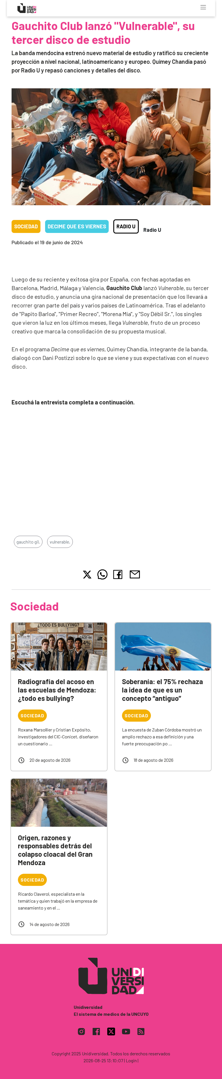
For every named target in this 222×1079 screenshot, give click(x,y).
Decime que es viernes (77, 226)
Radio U (126, 226)
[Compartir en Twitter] (87, 574)
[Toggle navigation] (203, 7)
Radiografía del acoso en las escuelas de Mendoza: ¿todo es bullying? (57, 689)
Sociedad (26, 226)
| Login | (131, 1060)
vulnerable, (60, 541)
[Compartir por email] (134, 574)
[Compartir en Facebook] (119, 574)
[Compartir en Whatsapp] (102, 574)
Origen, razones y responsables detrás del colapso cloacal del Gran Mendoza (55, 850)
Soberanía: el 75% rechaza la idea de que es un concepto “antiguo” (162, 689)
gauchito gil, (28, 541)
